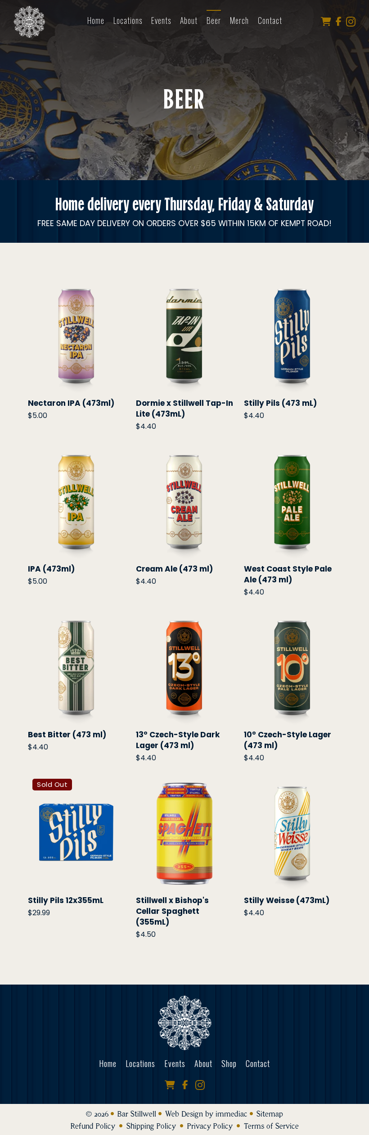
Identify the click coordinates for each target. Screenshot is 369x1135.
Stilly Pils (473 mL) (280, 403)
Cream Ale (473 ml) (174, 568)
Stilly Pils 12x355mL (66, 900)
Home (95, 20)
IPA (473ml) (51, 568)
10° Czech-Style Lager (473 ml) (287, 740)
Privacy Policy (210, 1125)
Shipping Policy (151, 1125)
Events (161, 20)
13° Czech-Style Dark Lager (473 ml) (178, 740)
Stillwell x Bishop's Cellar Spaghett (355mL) (172, 911)
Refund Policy (93, 1125)
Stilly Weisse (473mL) (286, 900)
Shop (229, 1063)
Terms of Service (271, 1125)
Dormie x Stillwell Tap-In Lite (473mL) (184, 408)
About (189, 20)
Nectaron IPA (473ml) (71, 403)
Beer (214, 20)
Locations (127, 20)
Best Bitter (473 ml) (67, 734)
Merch (239, 20)
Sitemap (269, 1113)
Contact (258, 1063)
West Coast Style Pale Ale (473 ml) (288, 574)
